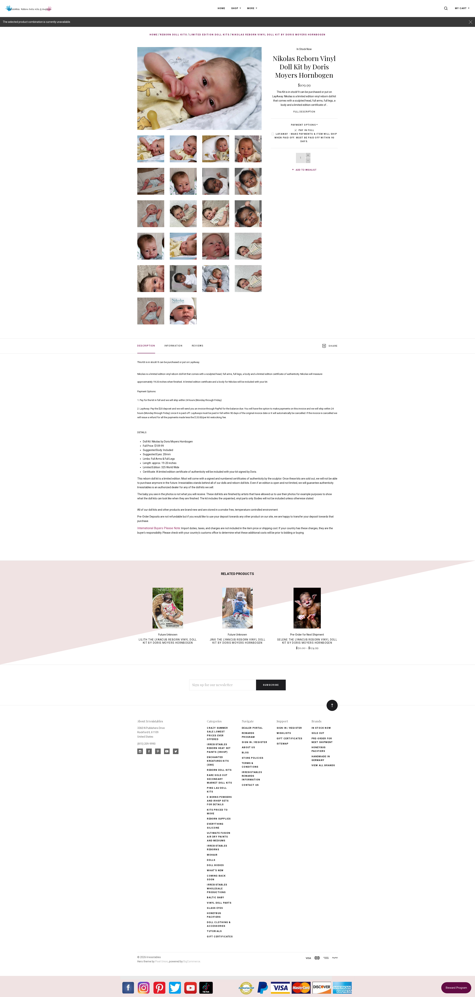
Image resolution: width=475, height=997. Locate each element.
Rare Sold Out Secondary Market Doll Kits (219, 779)
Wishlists (284, 733)
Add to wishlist (305, 170)
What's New (215, 870)
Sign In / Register (254, 742)
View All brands (323, 765)
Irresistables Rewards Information (252, 776)
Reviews (198, 345)
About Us (248, 747)
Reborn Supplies (219, 818)
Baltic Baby (215, 897)
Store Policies (252, 758)
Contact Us (250, 785)
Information (173, 345)
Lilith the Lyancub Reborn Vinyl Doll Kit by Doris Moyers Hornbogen (168, 641)
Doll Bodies (215, 865)
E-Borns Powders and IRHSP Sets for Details (219, 801)
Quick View (167, 609)
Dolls (211, 860)
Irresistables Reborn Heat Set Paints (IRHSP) (219, 748)
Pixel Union (161, 961)
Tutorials (214, 931)
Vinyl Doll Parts (219, 903)
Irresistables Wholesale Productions (217, 888)
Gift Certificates (219, 936)
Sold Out (318, 733)
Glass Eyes (215, 908)
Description (146, 345)
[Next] (251, 87)
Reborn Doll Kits (219, 770)
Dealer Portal (252, 728)
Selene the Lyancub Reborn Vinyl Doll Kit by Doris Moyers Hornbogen (307, 641)
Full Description (304, 111)
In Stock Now (304, 49)
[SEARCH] (446, 8)
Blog (245, 752)
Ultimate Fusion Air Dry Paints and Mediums (218, 837)
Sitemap (282, 743)
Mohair (212, 855)
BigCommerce (191, 961)
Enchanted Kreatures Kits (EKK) (218, 761)
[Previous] (147, 87)
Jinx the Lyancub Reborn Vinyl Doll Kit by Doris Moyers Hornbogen (238, 641)
